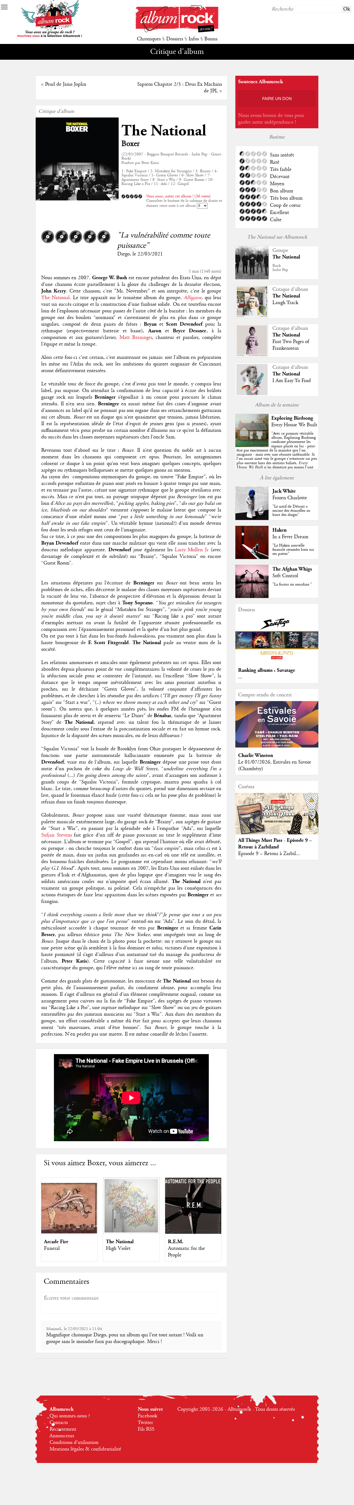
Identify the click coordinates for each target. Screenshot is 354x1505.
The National (163, 130)
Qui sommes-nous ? (70, 1416)
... (240, 677)
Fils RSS (146, 1429)
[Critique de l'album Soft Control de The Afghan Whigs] (252, 596)
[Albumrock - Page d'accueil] (177, 31)
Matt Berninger (135, 337)
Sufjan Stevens (56, 835)
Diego (123, 254)
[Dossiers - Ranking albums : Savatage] (276, 661)
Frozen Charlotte (289, 498)
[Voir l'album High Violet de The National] (131, 1232)
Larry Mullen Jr (192, 550)
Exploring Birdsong (292, 418)
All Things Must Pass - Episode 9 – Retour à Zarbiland (275, 843)
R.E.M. (175, 1242)
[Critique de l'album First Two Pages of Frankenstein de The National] (252, 355)
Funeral (52, 1248)
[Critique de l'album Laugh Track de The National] (252, 316)
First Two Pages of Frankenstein (290, 345)
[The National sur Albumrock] (252, 278)
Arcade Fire (56, 1242)
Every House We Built (294, 425)
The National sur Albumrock (277, 237)
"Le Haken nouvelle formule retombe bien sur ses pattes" (293, 549)
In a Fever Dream (290, 537)
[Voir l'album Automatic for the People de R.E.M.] (193, 1232)
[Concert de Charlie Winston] (276, 746)
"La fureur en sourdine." (292, 584)
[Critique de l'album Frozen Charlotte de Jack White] (252, 518)
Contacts (59, 1422)
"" (276, 456)
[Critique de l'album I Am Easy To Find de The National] (252, 394)
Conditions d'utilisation (74, 1442)
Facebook (147, 1416)
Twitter (145, 1422)
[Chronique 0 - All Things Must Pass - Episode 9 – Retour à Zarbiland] (276, 818)
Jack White (284, 491)
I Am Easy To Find (291, 380)
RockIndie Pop (280, 268)
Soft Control (285, 576)
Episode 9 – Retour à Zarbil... (269, 853)
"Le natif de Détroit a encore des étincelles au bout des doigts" (291, 511)
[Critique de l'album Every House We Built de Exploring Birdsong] (252, 445)
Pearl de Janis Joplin (65, 84)
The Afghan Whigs (292, 569)
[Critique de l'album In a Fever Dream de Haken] (252, 557)
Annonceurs (62, 1436)
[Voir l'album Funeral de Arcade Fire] (69, 1232)
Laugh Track (285, 302)
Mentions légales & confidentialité (85, 1449)
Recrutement (63, 1429)
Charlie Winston (255, 755)
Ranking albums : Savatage (266, 670)
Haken (279, 530)
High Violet (118, 1248)
